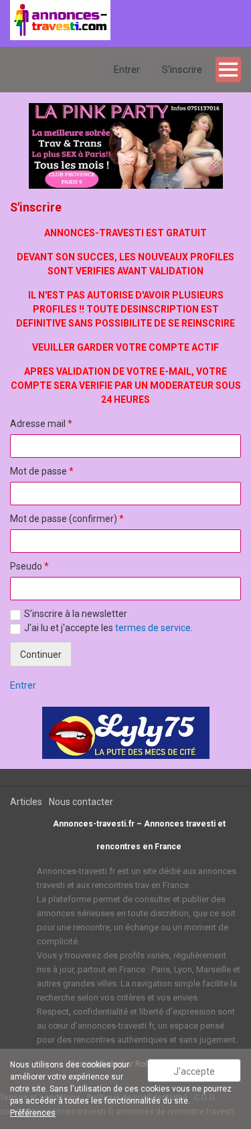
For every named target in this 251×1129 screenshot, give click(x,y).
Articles (26, 801)
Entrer (23, 685)
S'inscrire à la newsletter (75, 613)
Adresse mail (41, 423)
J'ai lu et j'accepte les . (108, 627)
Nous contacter (81, 801)
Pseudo (29, 566)
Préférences (33, 1113)
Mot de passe (42, 471)
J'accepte (194, 1071)
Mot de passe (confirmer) (67, 518)
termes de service (153, 627)
